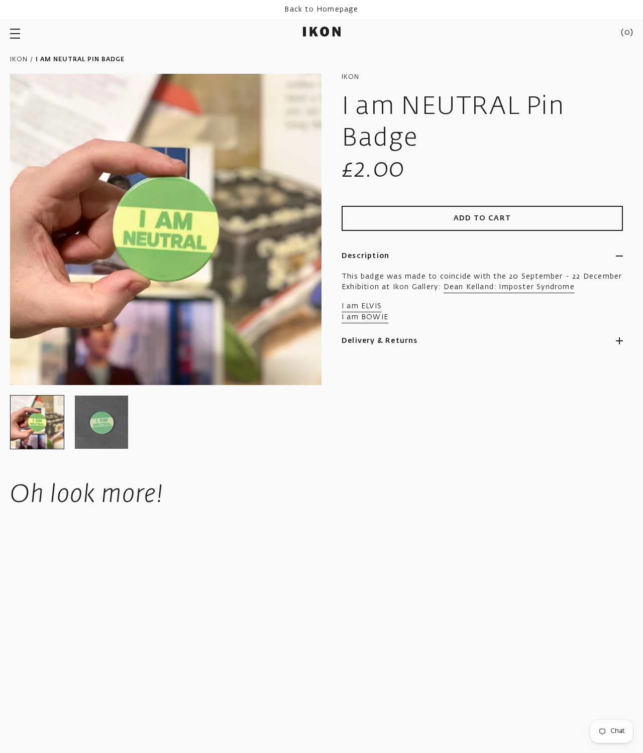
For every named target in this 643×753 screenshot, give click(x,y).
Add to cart (482, 218)
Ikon (19, 60)
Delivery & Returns (380, 340)
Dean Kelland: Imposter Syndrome (509, 287)
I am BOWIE (365, 317)
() (627, 33)
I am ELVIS (362, 306)
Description (365, 256)
